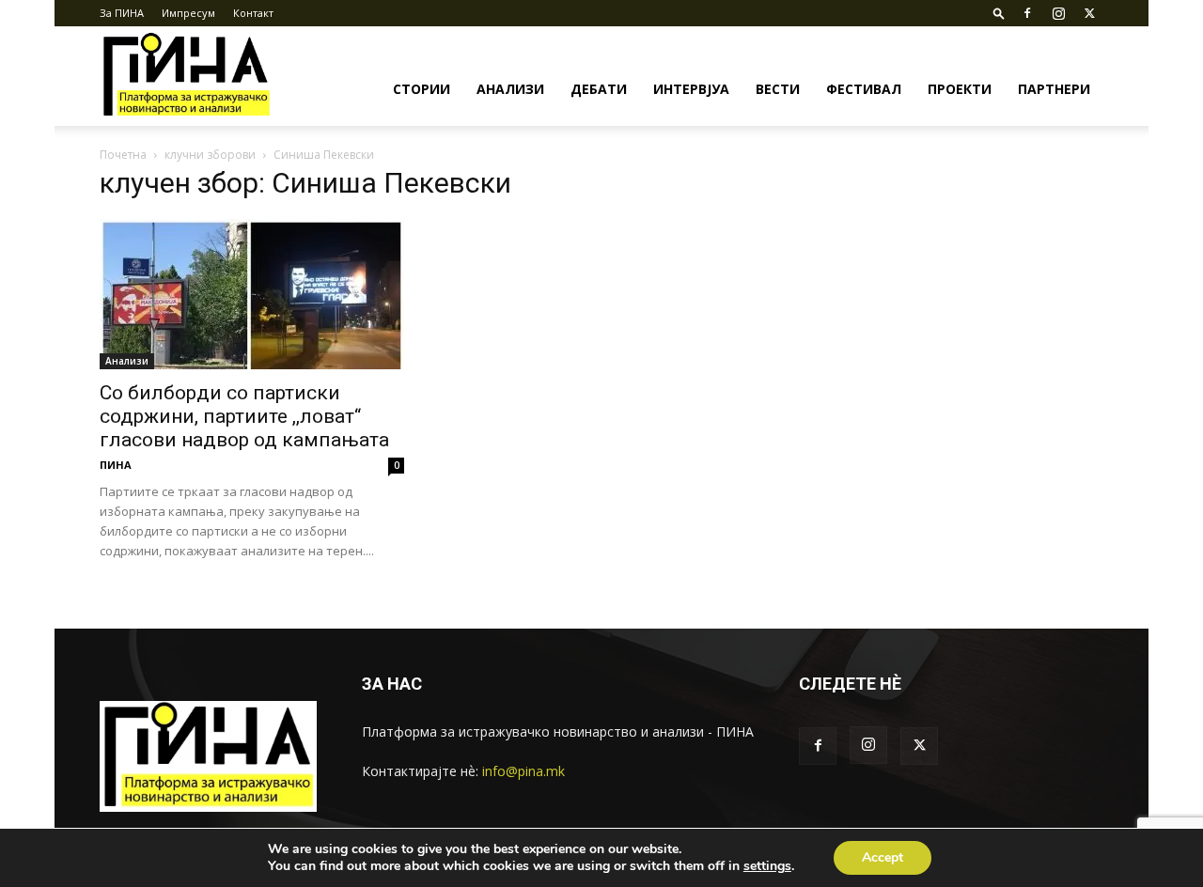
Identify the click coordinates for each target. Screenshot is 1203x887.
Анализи (510, 89)
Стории (421, 89)
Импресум (188, 13)
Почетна (123, 155)
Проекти (960, 89)
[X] (1089, 13)
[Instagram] (1058, 13)
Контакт (253, 13)
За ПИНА (122, 13)
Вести (778, 89)
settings (767, 866)
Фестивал (863, 89)
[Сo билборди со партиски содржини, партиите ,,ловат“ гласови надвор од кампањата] (252, 294)
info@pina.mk (523, 771)
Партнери (1054, 89)
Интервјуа (691, 89)
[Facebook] (1027, 13)
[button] (999, 13)
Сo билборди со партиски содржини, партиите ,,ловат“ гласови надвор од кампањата (244, 416)
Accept (882, 857)
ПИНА (116, 465)
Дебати (598, 89)
